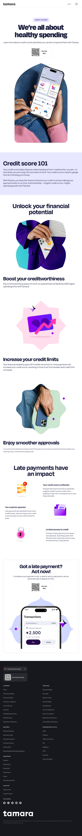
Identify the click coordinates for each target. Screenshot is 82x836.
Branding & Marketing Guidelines (14, 751)
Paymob (45, 755)
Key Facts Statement (10, 722)
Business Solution (9, 739)
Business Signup (8, 731)
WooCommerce (48, 739)
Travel (5, 776)
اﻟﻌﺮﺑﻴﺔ (69, 4)
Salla (44, 731)
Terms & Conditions (9, 702)
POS (44, 751)
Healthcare (6, 772)
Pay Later (46, 694)
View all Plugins (47, 759)
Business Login (8, 735)
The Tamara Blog (8, 694)
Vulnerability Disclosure (50, 722)
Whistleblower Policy (10, 714)
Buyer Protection (48, 714)
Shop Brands (47, 706)
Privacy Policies (8, 698)
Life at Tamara (7, 706)
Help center (7, 789)
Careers (6, 710)
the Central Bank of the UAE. (64, 821)
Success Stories (8, 743)
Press (5, 690)
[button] (76, 4)
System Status (8, 793)
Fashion (5, 760)
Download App (47, 690)
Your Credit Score (48, 710)
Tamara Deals (47, 702)
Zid (44, 743)
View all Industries (9, 780)
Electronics (7, 764)
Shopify (45, 735)
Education (6, 768)
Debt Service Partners (50, 718)
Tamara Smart (47, 698)
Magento (46, 747)
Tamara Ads (7, 747)
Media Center (7, 718)
